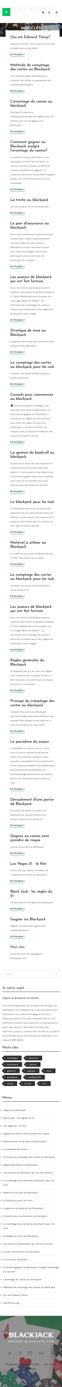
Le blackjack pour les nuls (32, 502)
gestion (11, 1070)
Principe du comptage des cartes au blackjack (29, 1157)
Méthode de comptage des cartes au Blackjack (29, 1287)
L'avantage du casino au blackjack (22, 1279)
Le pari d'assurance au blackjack (21, 1251)
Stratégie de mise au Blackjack (20, 1236)
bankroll (33, 1058)
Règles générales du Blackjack (20, 1164)
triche (27, 1083)
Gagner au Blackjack (28, 919)
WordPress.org (11, 1302)
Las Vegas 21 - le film (28, 864)
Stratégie (12, 1058)
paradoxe (12, 1077)
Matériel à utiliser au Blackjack (20, 1192)
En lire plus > (17, 54)
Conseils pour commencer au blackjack (25, 1216)
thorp (10, 1083)
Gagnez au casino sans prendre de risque (26, 1133)
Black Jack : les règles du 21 (18, 1117)
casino (33, 1064)
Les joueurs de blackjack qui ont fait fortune (28, 1172)
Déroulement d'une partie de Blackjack (25, 1141)
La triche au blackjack (29, 200)
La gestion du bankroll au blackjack (23, 1208)
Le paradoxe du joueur (29, 742)
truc (44, 1083)
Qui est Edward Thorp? (30, 37)
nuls (49, 1070)
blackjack (12, 1064)
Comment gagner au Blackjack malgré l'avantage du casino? (28, 146)
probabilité (34, 1077)
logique (31, 1070)
